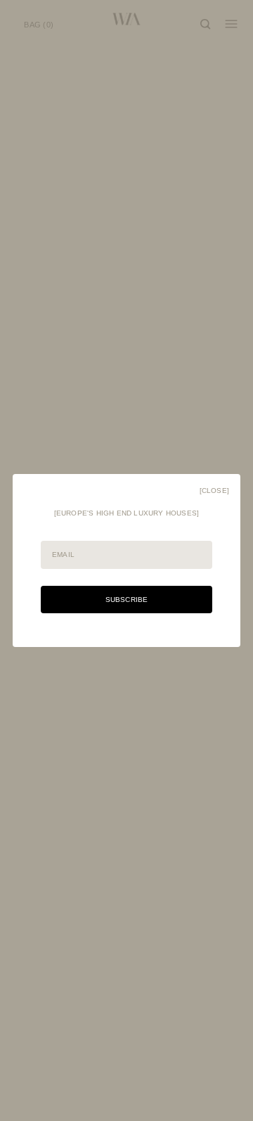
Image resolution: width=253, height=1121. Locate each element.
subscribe (126, 599)
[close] (214, 490)
